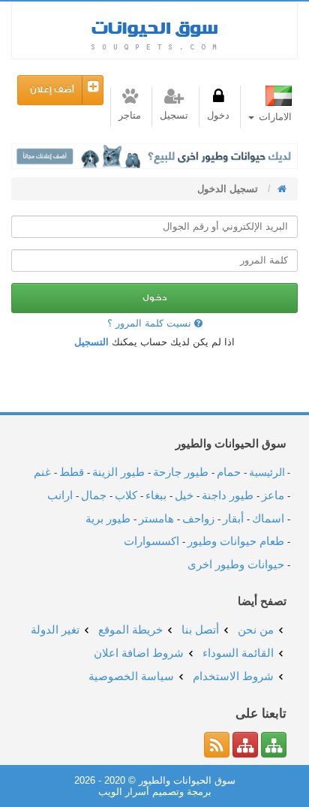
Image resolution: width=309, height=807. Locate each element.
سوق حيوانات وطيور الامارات (155, 30)
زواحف (198, 518)
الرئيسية (267, 472)
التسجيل (91, 342)
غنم (42, 471)
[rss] (217, 744)
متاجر (129, 115)
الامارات (274, 116)
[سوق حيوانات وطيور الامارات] (280, 188)
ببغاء (156, 495)
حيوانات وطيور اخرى (236, 564)
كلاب (126, 495)
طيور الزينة (118, 471)
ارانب (60, 495)
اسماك (268, 518)
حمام (229, 471)
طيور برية (108, 518)
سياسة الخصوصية (131, 676)
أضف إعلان (52, 90)
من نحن (256, 629)
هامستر (156, 518)
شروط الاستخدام (233, 676)
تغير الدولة (55, 629)
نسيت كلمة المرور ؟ (150, 323)
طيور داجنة (228, 495)
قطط (71, 471)
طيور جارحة (180, 471)
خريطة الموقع (130, 629)
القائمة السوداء (238, 652)
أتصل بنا (200, 629)
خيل (184, 495)
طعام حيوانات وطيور (236, 540)
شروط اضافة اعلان (139, 652)
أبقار (233, 518)
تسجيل (174, 115)
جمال (93, 495)
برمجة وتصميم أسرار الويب (155, 791)
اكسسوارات (151, 540)
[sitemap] (273, 744)
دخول (218, 115)
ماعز (273, 495)
